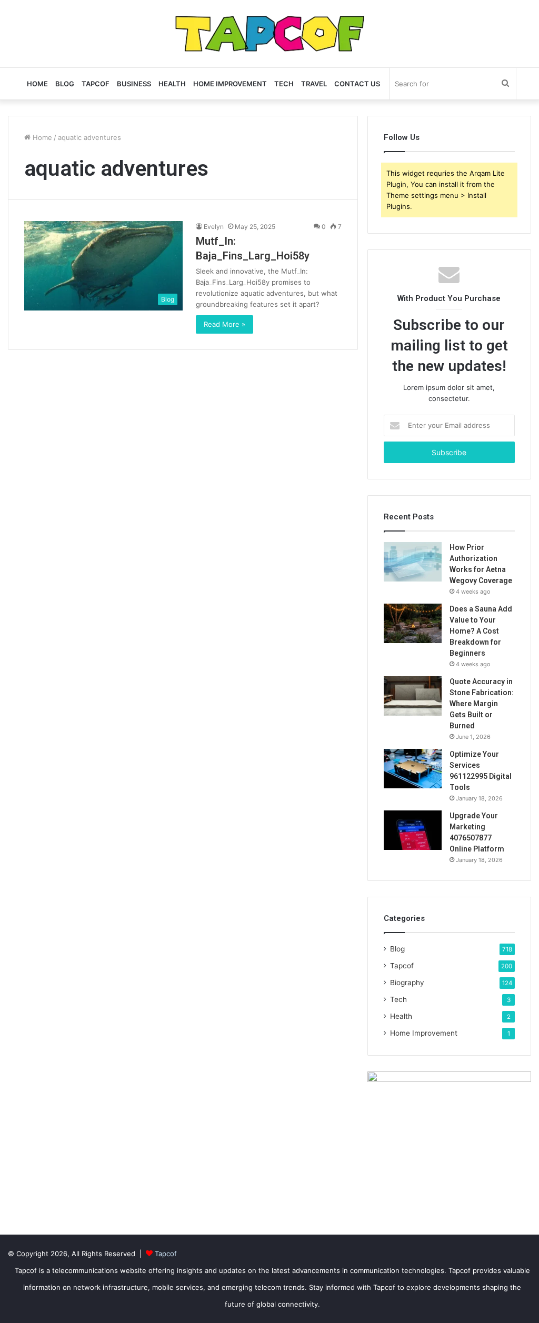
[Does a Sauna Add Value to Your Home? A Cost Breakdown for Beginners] (413, 623)
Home (37, 83)
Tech (284, 83)
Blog (64, 83)
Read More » (224, 324)
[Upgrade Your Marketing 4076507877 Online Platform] (413, 830)
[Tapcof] (269, 34)
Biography (407, 982)
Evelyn (214, 226)
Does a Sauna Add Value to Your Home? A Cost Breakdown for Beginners (481, 631)
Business (134, 83)
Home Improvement (230, 83)
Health (172, 83)
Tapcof (95, 83)
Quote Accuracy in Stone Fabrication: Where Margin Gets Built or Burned (482, 703)
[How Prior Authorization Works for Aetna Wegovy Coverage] (413, 562)
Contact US (357, 83)
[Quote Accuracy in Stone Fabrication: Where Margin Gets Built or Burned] (413, 696)
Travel (314, 83)
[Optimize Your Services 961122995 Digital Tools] (413, 768)
